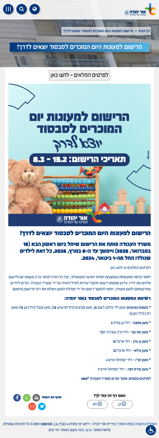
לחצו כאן (117, 268)
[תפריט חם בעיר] (8, 9)
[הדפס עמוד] (36, 397)
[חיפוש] (21, 9)
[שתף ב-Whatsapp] (26, 397)
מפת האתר (126, 424)
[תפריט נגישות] (151, 430)
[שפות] (34, 9)
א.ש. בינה (84, 430)
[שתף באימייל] (32, 406)
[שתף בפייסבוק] (17, 397)
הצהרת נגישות (146, 424)
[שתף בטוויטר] (41, 406)
